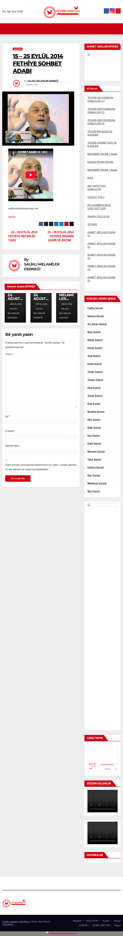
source (11, 216)
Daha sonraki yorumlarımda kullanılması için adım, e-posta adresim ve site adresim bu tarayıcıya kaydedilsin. (40, 467)
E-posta (10, 431)
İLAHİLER (83, 925)
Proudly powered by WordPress (16, 922)
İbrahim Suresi (95, 411)
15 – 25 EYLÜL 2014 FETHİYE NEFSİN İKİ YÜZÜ (23, 236)
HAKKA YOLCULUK (98, 216)
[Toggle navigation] (62, 29)
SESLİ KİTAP (92, 921)
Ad (7, 416)
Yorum (9, 354)
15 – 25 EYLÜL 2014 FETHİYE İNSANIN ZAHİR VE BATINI (60, 236)
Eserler (106, 921)
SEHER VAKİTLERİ (101, 925)
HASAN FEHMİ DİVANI (100, 162)
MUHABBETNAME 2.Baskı (102, 154)
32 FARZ (92, 224)
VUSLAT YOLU (95, 197)
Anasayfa (18, 49)
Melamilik (77, 921)
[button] (119, 28)
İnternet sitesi (12, 445)
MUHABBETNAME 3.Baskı (102, 170)
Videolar (117, 921)
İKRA (90, 178)
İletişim (117, 925)
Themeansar (7, 924)
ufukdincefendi (107, 764)
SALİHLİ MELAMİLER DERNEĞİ (42, 80)
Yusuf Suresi (94, 395)
